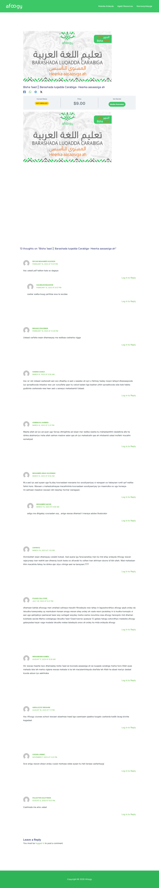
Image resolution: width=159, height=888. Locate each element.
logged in (40, 843)
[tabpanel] (79, 169)
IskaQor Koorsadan (117, 104)
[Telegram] (35, 91)
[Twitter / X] (41, 91)
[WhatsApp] (30, 91)
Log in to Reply (129, 277)
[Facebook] (24, 91)
